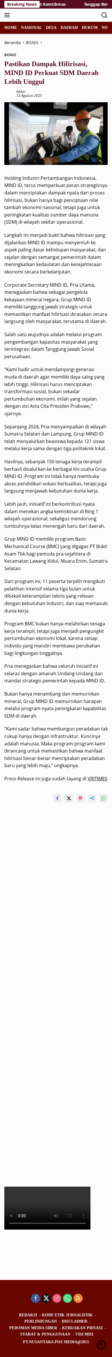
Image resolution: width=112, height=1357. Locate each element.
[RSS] (78, 1299)
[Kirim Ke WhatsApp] (103, 798)
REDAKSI (28, 1315)
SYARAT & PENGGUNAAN (45, 1334)
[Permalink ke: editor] (8, 93)
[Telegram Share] (92, 798)
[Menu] (8, 15)
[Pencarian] (104, 15)
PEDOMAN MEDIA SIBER (33, 1328)
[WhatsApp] (67, 1299)
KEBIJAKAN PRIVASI (82, 1328)
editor (21, 91)
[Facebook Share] (57, 798)
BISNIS (10, 54)
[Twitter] (46, 1299)
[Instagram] (56, 1299)
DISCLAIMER (74, 1321)
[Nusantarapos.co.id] (42, 15)
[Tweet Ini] (69, 798)
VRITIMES (97, 778)
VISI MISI (84, 1334)
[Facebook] (35, 1299)
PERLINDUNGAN (40, 1321)
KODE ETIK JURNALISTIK (67, 1315)
